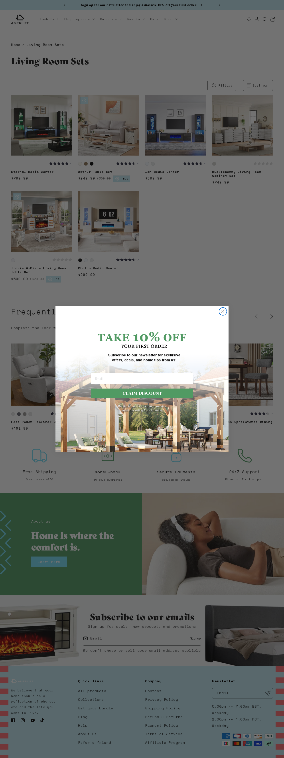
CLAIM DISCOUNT (142, 393)
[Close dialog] (223, 311)
